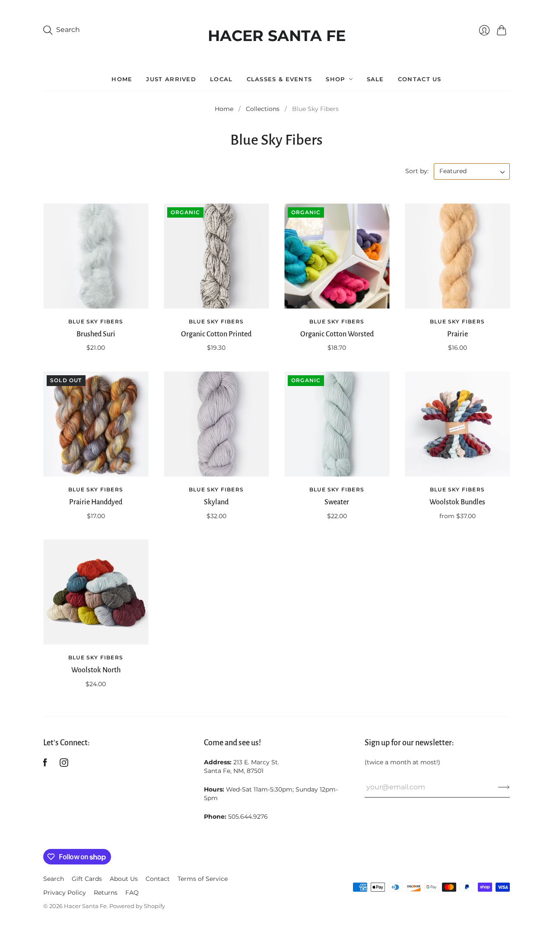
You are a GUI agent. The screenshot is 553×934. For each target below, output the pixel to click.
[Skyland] (216, 424)
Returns (106, 892)
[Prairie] (457, 256)
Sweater (336, 502)
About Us (124, 879)
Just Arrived (171, 79)
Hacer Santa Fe (277, 33)
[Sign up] (504, 787)
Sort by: (417, 171)
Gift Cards (87, 879)
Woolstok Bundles (457, 502)
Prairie (457, 334)
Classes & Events (279, 79)
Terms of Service (203, 879)
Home (121, 79)
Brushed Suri (95, 334)
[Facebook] (45, 764)
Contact (158, 879)
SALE (375, 79)
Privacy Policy (64, 892)
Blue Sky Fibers (95, 321)
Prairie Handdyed (95, 502)
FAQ (132, 892)
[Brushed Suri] (95, 256)
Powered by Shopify (137, 905)
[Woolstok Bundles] (457, 424)
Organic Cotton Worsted (337, 334)
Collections (263, 109)
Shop (335, 79)
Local (221, 79)
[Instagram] (64, 764)
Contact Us (420, 79)
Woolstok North (96, 670)
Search (53, 879)
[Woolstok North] (95, 592)
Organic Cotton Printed (216, 334)
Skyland (216, 502)
